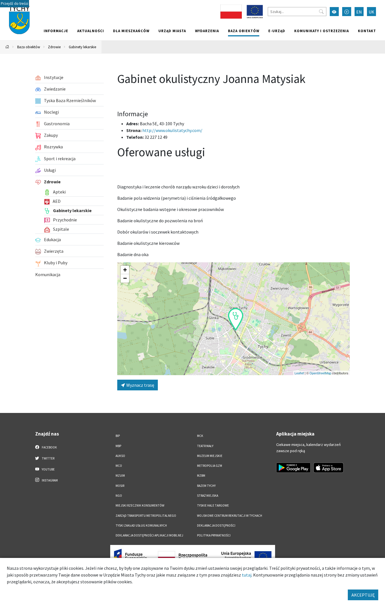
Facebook (49, 447)
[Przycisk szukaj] (321, 11)
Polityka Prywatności (214, 535)
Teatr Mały (205, 446)
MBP (118, 446)
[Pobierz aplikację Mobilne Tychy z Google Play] (293, 468)
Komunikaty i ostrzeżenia (321, 30)
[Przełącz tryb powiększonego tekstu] (346, 11)
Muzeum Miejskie (209, 456)
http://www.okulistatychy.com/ (172, 130)
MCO (119, 466)
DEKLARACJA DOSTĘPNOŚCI (216, 525)
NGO (119, 496)
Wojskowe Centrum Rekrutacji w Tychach (229, 516)
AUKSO (120, 456)
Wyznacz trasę (139, 385)
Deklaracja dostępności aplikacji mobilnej (149, 535)
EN (359, 12)
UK (371, 12)
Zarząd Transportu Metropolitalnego (146, 516)
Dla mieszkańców (131, 30)
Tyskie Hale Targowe (213, 505)
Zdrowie (54, 47)
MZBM (201, 476)
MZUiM (120, 476)
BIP (118, 436)
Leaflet (299, 373)
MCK (200, 436)
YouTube (48, 469)
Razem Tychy (206, 486)
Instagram (49, 480)
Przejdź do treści (14, 3)
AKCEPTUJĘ (363, 595)
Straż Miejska (207, 496)
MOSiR (120, 486)
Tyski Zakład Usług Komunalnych (141, 525)
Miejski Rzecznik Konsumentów (140, 505)
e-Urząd (276, 30)
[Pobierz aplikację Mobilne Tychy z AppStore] (328, 468)
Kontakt (367, 30)
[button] (235, 319)
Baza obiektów (243, 30)
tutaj (246, 575)
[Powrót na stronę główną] (7, 47)
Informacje (56, 30)
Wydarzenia (207, 30)
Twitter (47, 458)
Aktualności (90, 30)
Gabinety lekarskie (82, 47)
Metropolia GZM (209, 466)
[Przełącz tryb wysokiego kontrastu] (334, 11)
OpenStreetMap (320, 373)
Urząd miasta (172, 30)
